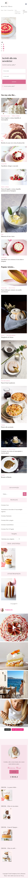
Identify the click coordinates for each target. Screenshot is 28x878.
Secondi (2, 475)
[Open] (26, 4)
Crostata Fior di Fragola (7, 529)
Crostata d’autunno (6, 516)
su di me (14, 772)
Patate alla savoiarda (7, 427)
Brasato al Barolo (6, 477)
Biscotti (2, 335)
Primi (2, 234)
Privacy (22, 875)
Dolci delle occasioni (5, 116)
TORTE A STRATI (15, 116)
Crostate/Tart (10, 10)
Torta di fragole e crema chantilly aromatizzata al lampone (11, 190)
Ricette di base (12, 287)
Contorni (3, 425)
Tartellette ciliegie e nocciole (9, 166)
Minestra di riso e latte (8, 236)
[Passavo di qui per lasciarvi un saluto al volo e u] (14, 713)
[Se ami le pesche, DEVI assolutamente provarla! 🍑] (14, 656)
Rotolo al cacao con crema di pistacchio (12, 143)
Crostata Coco (5, 505)
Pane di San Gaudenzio (8, 383)
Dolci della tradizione (11, 335)
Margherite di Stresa (7, 337)
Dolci (5, 10)
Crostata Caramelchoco (7, 524)
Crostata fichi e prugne (7, 520)
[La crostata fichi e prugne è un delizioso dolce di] (14, 627)
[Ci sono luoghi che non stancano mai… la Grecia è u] (14, 685)
